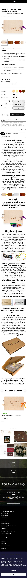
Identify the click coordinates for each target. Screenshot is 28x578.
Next (25, 390)
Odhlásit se (3, 547)
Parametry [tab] (8, 133)
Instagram (5, 516)
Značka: (6, 16)
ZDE (15, 312)
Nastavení (13, 570)
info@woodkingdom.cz (8, 510)
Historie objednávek (5, 544)
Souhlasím (14, 575)
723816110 (5, 512)
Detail (2, 421)
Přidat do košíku (18, 115)
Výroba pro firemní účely (6, 532)
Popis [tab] (2, 133)
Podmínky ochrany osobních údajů (8, 524)
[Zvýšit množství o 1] (7, 115)
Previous (2, 390)
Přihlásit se (3, 541)
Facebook (5, 514)
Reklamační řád (4, 526)
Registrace (3, 542)
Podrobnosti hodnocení (18, 13)
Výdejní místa (4, 527)
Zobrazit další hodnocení (13, 502)
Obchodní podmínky (5, 522)
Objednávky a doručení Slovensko (8, 531)
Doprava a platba (4, 529)
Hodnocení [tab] (15, 133)
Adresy (2, 546)
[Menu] (25, 1)
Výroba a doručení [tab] (5, 136)
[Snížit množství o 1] (2, 115)
